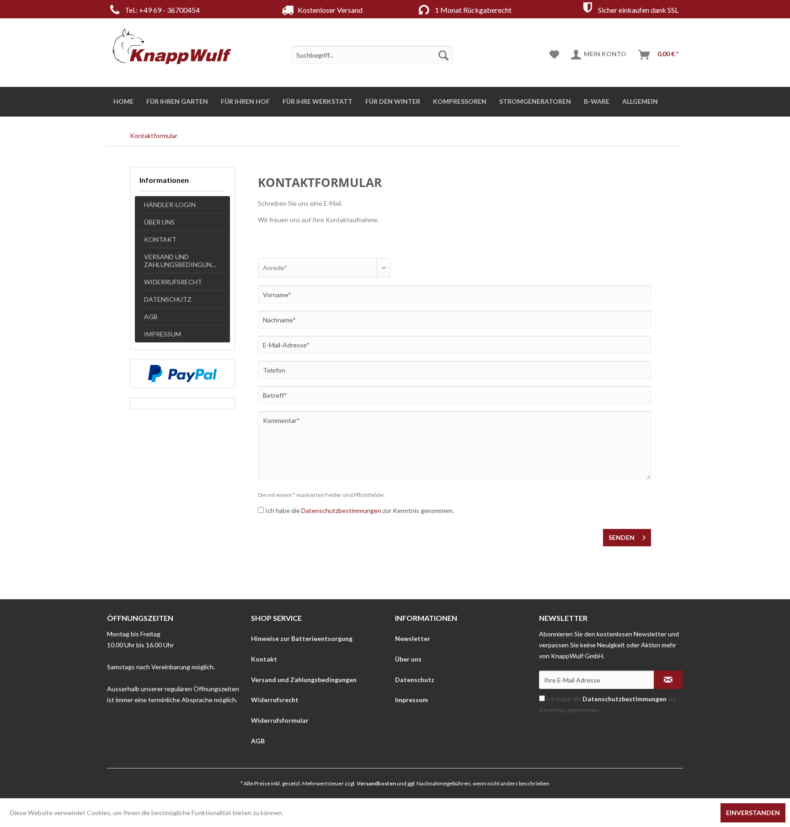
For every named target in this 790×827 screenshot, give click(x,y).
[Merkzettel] (554, 55)
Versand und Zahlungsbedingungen (184, 260)
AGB (151, 316)
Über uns (159, 222)
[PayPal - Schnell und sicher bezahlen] (182, 373)
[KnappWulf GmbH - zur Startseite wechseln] (172, 45)
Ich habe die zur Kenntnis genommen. (359, 510)
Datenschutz (168, 299)
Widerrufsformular (280, 720)
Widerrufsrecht (173, 282)
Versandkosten (376, 783)
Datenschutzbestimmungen (341, 510)
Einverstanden (753, 812)
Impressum (162, 334)
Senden (622, 537)
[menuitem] (372, 55)
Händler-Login (170, 204)
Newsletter (412, 638)
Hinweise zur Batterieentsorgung (301, 638)
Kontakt (160, 239)
